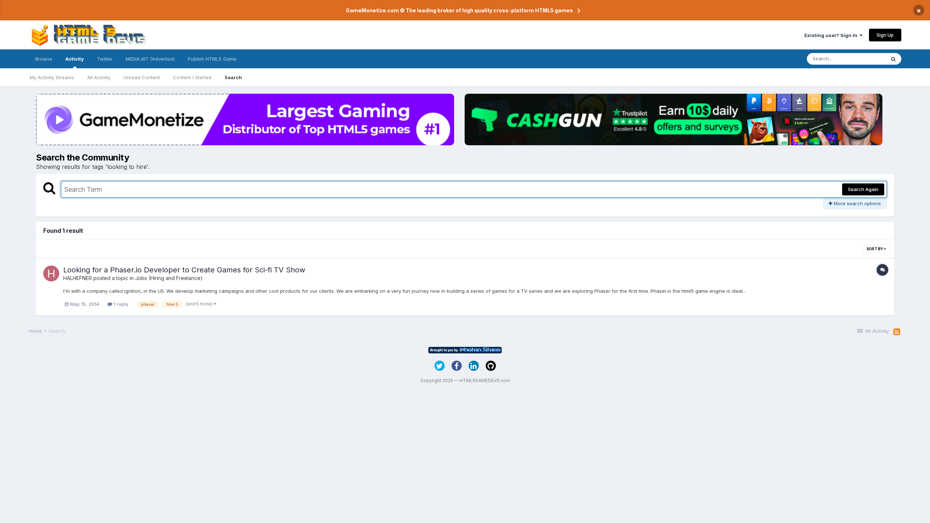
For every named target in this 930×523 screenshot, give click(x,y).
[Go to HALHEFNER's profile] (51, 273)
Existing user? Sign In (832, 35)
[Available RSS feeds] (896, 332)
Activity (74, 59)
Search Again (863, 189)
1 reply (120, 304)
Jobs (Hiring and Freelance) (169, 278)
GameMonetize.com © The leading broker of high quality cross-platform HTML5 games (459, 10)
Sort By (875, 249)
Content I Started (192, 77)
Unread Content (142, 77)
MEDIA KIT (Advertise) (150, 59)
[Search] (893, 59)
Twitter (105, 59)
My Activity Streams (52, 77)
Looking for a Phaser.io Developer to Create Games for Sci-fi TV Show (184, 269)
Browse (43, 59)
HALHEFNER (77, 278)
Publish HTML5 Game (212, 59)
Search (233, 77)
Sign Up (885, 35)
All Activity (98, 77)
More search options (856, 203)
